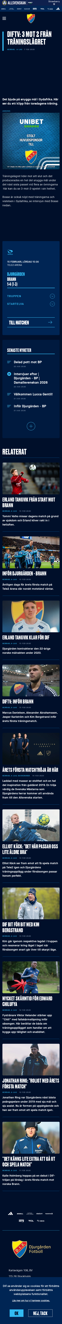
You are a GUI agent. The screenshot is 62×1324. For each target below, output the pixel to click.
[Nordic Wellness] (4, 9)
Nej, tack (40, 1313)
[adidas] (50, 9)
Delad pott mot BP (28, 362)
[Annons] (31, 140)
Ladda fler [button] (31, 426)
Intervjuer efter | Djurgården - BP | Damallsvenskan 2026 (31, 378)
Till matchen (19, 322)
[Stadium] (11, 9)
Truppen (14, 296)
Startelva (15, 304)
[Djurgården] (31, 18)
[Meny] (4, 18)
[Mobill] (58, 9)
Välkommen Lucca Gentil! (33, 394)
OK (17, 1313)
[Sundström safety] (19, 9)
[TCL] (35, 9)
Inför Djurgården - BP (30, 406)
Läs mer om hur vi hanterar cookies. (31, 1301)
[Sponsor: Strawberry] (54, 2)
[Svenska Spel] (27, 9)
